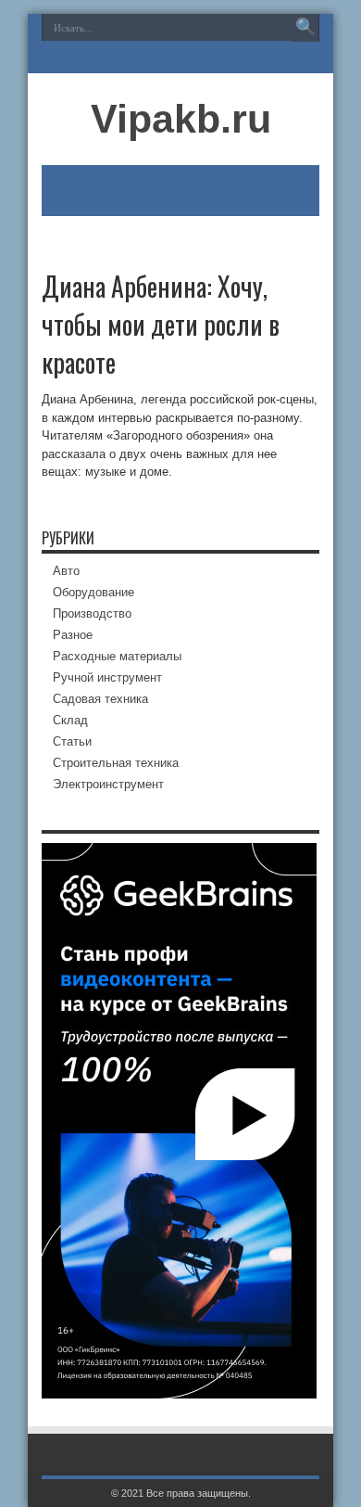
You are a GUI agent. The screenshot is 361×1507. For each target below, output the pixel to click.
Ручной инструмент (107, 677)
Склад (70, 720)
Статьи (72, 741)
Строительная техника (116, 763)
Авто (66, 571)
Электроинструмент (108, 784)
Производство (92, 613)
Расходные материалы (117, 656)
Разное (73, 635)
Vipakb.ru (181, 118)
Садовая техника (100, 699)
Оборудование (93, 592)
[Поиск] (305, 28)
